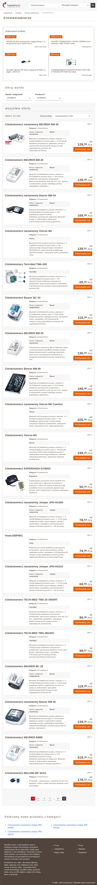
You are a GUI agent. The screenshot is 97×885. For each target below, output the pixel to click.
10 (58, 798)
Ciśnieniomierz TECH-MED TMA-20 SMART (31, 599)
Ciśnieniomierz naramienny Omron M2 (28, 231)
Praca (81, 845)
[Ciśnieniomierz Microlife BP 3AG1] (15, 780)
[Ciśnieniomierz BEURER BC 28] (15, 681)
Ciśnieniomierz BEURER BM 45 (24, 159)
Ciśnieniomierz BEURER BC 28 (24, 666)
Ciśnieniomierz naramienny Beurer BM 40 (30, 701)
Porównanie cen (82, 149)
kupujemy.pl (8, 12)
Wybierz (11, 98)
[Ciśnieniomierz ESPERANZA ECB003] (15, 483)
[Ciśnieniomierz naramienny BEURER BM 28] (15, 139)
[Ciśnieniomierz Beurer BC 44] (15, 312)
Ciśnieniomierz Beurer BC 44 (22, 297)
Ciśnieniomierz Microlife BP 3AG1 (25, 773)
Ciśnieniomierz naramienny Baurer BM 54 (30, 195)
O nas (56, 845)
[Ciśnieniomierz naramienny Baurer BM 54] (15, 210)
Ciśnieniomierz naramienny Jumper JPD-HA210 (34, 566)
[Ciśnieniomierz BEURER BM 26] (15, 347)
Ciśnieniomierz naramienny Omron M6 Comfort (34, 404)
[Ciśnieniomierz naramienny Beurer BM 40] (15, 716)
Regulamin (83, 852)
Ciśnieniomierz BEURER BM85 (24, 737)
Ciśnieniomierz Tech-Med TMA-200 (26, 264)
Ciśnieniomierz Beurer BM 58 (23, 368)
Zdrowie (18, 12)
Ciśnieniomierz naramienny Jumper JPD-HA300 (34, 502)
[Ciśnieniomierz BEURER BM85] (15, 752)
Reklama (82, 849)
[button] (75, 5)
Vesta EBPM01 (14, 535)
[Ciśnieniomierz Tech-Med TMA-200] (15, 276)
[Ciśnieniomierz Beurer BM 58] (15, 383)
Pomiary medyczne (32, 12)
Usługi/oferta (59, 849)
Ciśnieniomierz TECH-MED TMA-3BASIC (29, 633)
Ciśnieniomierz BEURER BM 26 (24, 333)
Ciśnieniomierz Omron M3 (21, 435)
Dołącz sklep (59, 852)
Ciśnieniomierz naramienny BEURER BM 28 (31, 124)
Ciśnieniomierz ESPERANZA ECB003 (28, 468)
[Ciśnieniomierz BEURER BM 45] (15, 174)
